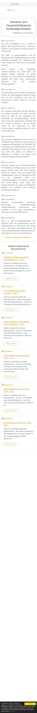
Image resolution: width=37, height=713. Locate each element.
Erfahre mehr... (12, 711)
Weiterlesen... (11, 278)
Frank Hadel (14, 4)
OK (30, 704)
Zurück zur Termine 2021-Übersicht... (18, 237)
